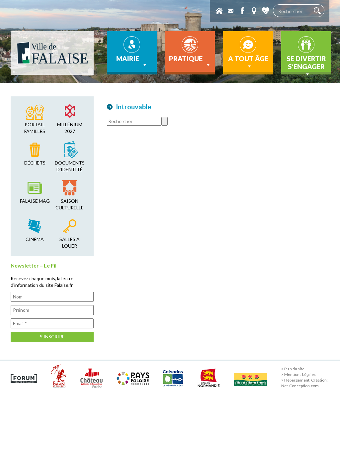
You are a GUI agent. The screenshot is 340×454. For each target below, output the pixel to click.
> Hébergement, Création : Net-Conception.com (304, 383)
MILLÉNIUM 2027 (69, 128)
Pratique (186, 58)
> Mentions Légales (298, 374)
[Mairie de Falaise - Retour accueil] (52, 53)
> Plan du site (292, 368)
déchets (34, 163)
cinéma (35, 239)
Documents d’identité (70, 166)
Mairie (127, 58)
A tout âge (248, 58)
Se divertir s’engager (306, 62)
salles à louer (69, 242)
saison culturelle (69, 204)
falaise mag (35, 201)
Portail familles (34, 128)
